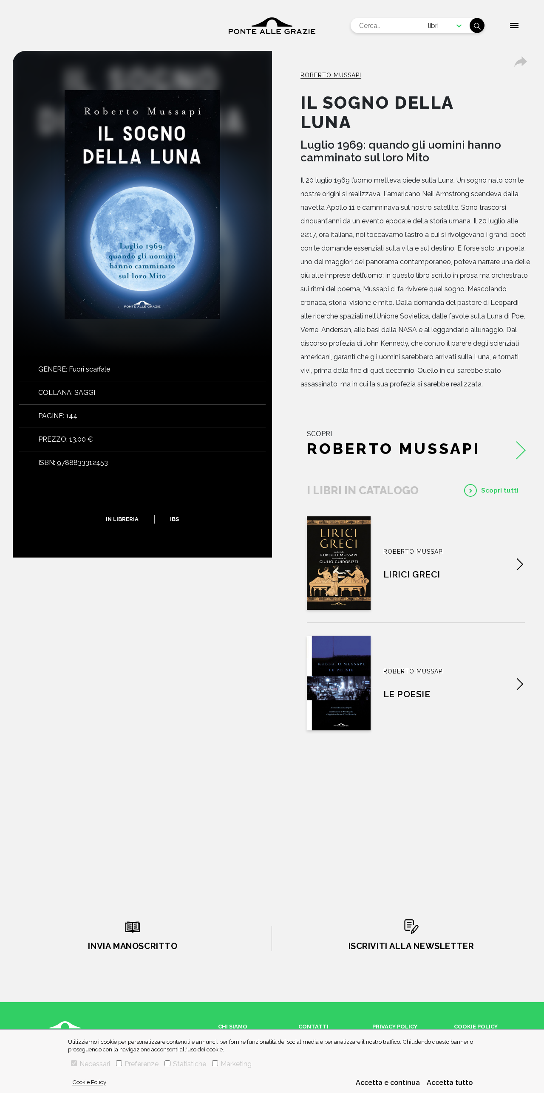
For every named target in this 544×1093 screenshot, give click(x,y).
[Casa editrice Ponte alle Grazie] (272, 25)
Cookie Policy (89, 1082)
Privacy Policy (394, 1026)
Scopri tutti (499, 490)
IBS (174, 519)
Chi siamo (232, 1026)
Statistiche (189, 1064)
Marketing (236, 1064)
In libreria (122, 519)
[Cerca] (477, 25)
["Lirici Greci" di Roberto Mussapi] (339, 563)
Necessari (94, 1064)
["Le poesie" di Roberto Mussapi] (339, 683)
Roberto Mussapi (330, 75)
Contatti (313, 1026)
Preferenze (142, 1064)
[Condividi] (520, 61)
